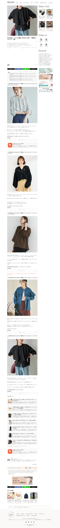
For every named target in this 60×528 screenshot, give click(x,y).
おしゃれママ (27, 472)
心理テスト (50, 55)
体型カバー (29, 470)
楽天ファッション (12, 473)
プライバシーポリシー (19, 519)
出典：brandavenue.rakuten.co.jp (33, 36)
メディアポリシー (14, 519)
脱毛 (49, 63)
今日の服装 (45, 63)
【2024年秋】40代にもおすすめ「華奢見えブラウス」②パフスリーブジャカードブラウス (22, 75)
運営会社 (37, 519)
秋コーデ (24, 470)
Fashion (18, 513)
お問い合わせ (30, 518)
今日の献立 (47, 61)
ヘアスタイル (50, 58)
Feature (28, 515)
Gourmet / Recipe (29, 513)
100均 (41, 55)
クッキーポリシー (25, 519)
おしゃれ (20, 470)
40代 (31, 472)
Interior (35, 513)
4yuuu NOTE (34, 515)
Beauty (22, 513)
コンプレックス (21, 472)
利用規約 (10, 519)
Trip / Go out (41, 513)
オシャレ (11, 470)
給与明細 (41, 58)
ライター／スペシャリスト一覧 (31, 519)
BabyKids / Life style (21, 515)
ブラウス (11, 472)
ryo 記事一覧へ (34, 464)
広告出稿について (35, 518)
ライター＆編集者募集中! (48, 519)
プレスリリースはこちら (25, 518)
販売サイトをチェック (22, 209)
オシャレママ (34, 470)
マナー (41, 63)
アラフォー (15, 472)
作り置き (45, 55)
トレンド (15, 470)
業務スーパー (41, 61)
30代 (45, 58)
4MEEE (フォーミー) (41, 519)
